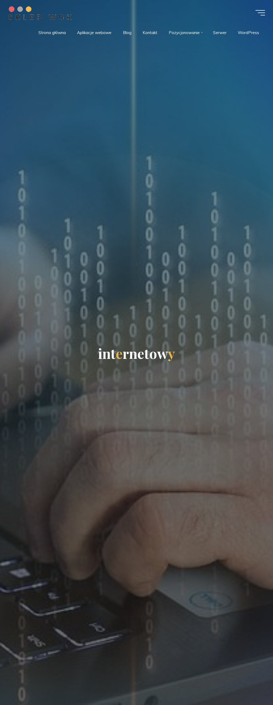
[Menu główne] (260, 12)
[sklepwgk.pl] (40, 12)
